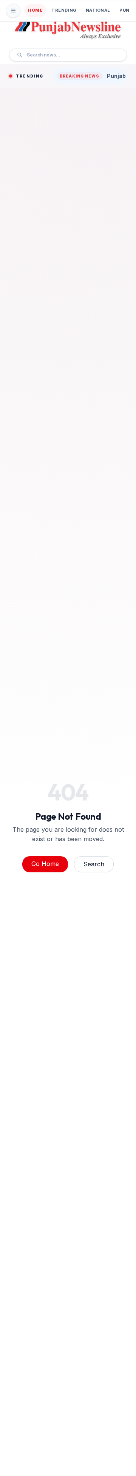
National (98, 10)
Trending (63, 10)
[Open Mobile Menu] (13, 10)
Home (35, 10)
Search (93, 864)
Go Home (45, 863)
